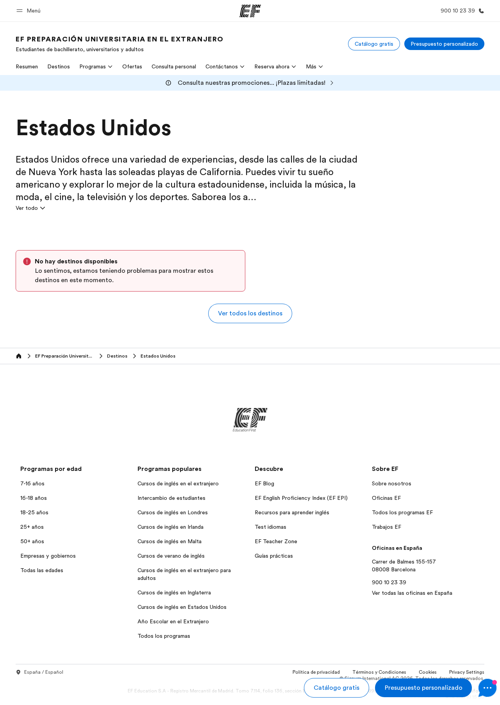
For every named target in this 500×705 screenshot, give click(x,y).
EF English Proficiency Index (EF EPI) (301, 498)
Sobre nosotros (391, 483)
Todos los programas (164, 636)
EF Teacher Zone (276, 541)
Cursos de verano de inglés (171, 556)
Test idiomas (270, 527)
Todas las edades (41, 570)
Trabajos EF (386, 527)
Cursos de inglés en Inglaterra (174, 592)
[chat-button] (487, 687)
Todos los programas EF (402, 512)
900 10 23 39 (389, 582)
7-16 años (32, 483)
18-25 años (34, 512)
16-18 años (33, 498)
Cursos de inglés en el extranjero (178, 483)
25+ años (32, 527)
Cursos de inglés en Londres (173, 512)
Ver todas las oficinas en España (412, 593)
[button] (30, 10)
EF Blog (264, 483)
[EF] (250, 11)
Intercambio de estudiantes (171, 498)
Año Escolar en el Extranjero (173, 621)
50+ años (32, 541)
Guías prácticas (274, 556)
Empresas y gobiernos (48, 556)
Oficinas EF (386, 498)
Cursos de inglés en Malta (170, 541)
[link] (120, 43)
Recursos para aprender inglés (292, 512)
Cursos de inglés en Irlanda (171, 527)
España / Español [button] (43, 672)
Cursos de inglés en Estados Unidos (182, 607)
